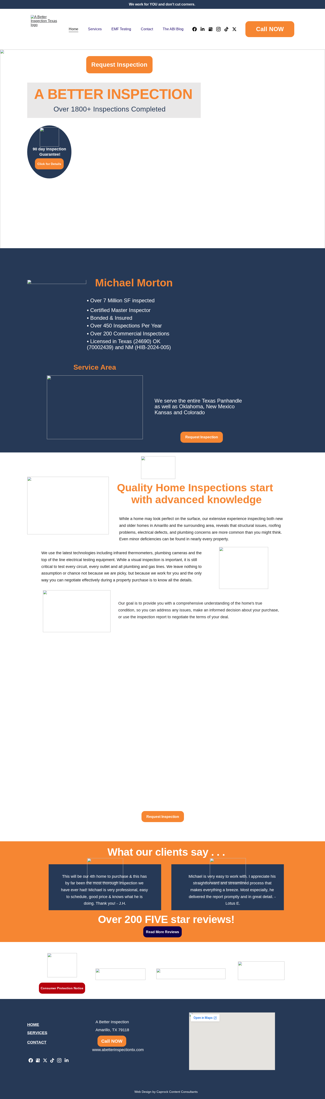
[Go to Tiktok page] (228, 29)
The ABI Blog (173, 29)
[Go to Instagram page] (220, 29)
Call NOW (270, 29)
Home (73, 29)
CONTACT (36, 1042)
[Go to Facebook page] (196, 29)
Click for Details (49, 164)
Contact (147, 29)
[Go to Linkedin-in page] (204, 29)
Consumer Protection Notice (62, 988)
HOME (33, 1024)
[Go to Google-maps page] (212, 29)
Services (95, 29)
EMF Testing (121, 29)
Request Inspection (119, 64)
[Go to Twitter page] (234, 29)
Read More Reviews (162, 932)
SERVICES (37, 1033)
